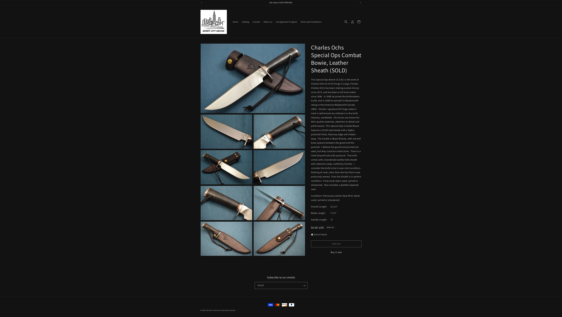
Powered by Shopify (227, 310)
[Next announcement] (360, 3)
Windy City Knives (213, 310)
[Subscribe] (304, 285)
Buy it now (336, 252)
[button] (346, 22)
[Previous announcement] (201, 3)
